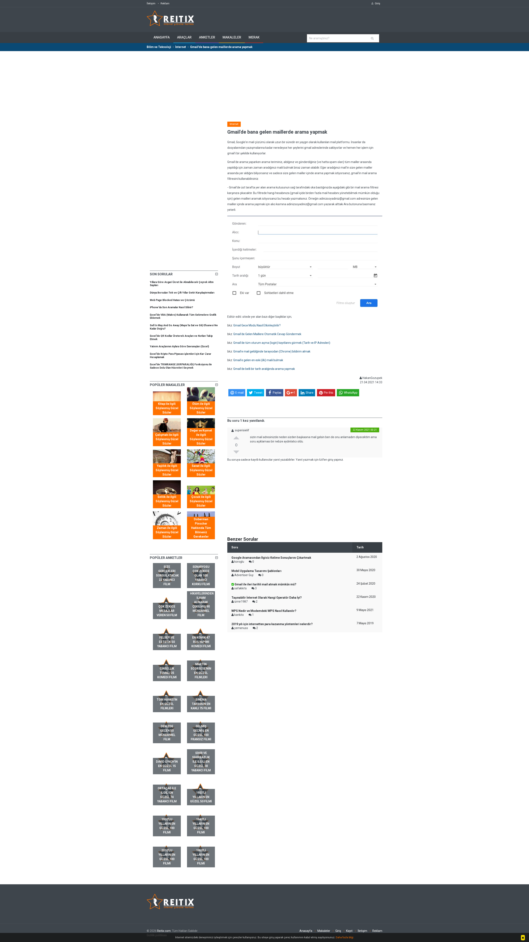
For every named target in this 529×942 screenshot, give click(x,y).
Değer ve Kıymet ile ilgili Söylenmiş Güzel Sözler (201, 437)
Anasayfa (162, 37)
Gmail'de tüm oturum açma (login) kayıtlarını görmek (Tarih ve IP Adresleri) (281, 342)
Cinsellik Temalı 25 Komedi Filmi (167, 673)
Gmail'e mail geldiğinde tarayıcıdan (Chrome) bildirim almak (271, 351)
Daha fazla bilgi (344, 937)
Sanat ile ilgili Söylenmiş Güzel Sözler (201, 470)
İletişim (151, 3)
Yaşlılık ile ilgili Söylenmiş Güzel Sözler (167, 470)
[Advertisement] (264, 82)
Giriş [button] (377, 3)
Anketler (207, 37)
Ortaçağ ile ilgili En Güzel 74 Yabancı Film (167, 795)
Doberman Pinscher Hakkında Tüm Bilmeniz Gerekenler (201, 528)
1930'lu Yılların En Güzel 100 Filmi (166, 826)
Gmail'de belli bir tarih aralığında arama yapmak (264, 368)
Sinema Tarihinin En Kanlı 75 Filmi (201, 704)
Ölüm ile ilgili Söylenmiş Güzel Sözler (201, 408)
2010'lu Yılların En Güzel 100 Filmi (166, 857)
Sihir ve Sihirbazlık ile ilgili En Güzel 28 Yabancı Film (201, 761)
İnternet (234, 124)
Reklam (165, 3)
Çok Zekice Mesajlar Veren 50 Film (167, 611)
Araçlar (184, 37)
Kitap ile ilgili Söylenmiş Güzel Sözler (167, 408)
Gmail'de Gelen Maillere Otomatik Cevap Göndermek (267, 334)
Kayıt (349, 930)
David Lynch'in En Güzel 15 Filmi (167, 766)
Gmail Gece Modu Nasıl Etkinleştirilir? (257, 325)
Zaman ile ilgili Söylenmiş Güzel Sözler (167, 532)
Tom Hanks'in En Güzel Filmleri (167, 704)
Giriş (338, 930)
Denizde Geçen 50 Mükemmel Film (166, 733)
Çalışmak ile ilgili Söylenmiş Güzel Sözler (167, 439)
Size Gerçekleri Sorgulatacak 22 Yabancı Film (167, 575)
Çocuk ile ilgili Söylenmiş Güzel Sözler (201, 501)
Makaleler (232, 37)
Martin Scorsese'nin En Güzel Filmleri (201, 671)
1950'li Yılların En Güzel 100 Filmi (201, 857)
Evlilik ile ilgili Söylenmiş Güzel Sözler (167, 501)
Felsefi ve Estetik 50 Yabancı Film (167, 642)
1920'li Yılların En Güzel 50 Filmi (201, 797)
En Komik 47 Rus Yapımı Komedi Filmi (201, 642)
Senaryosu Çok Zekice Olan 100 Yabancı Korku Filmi (201, 575)
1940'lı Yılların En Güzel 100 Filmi (201, 826)
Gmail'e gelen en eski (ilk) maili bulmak (258, 360)
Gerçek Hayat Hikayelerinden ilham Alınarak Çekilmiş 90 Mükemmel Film (202, 602)
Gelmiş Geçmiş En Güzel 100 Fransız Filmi (201, 733)
